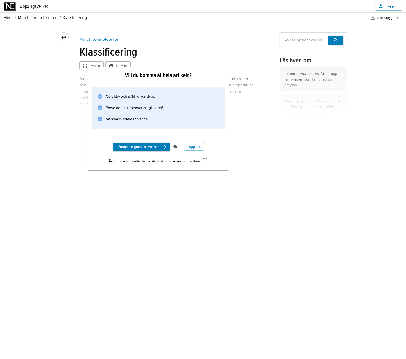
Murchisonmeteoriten (99, 39)
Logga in (391, 6)
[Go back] (64, 37)
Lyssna (95, 66)
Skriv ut (121, 66)
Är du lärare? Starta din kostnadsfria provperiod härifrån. (155, 161)
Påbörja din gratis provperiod (138, 147)
